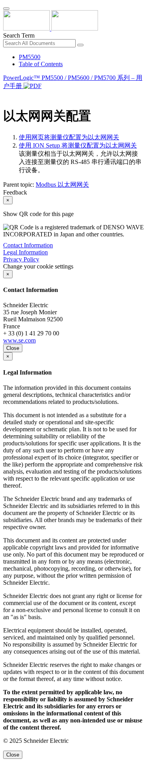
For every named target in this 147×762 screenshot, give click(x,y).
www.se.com (19, 340)
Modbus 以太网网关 (62, 184)
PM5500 (29, 57)
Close (12, 348)
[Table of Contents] (6, 95)
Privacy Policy (21, 259)
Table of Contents (41, 64)
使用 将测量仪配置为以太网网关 (78, 145)
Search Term (18, 35)
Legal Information (25, 252)
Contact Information (28, 245)
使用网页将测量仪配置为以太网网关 (69, 137)
